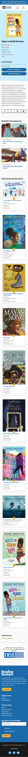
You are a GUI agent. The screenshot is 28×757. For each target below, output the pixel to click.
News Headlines (6, 700)
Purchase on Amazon (14, 73)
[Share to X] (11, 111)
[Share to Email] (17, 111)
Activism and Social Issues (7, 638)
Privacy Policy (14, 748)
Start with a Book (7, 715)
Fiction (7, 47)
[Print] (24, 111)
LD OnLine (5, 711)
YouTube (18, 752)
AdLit (4, 707)
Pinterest (14, 752)
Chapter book (9, 54)
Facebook (10, 752)
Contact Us (6, 689)
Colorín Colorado (7, 709)
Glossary (4, 698)
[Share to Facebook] (5, 111)
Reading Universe (7, 713)
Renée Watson (7, 44)
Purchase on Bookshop (14, 69)
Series (3, 56)
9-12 (8, 49)
